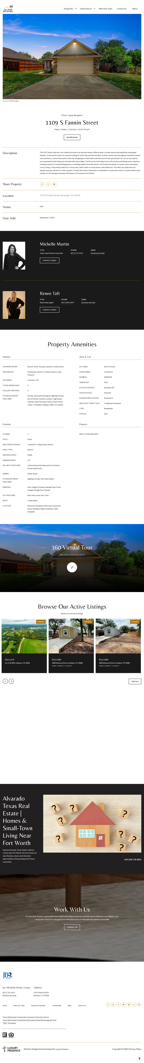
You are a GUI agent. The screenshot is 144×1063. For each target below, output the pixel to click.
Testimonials (56, 1005)
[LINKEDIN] (113, 1004)
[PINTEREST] (128, 1004)
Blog (69, 1005)
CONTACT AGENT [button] (50, 260)
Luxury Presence (62, 1049)
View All (135, 681)
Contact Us (82, 1005)
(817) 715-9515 (77, 253)
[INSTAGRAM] (108, 1004)
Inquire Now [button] (72, 137)
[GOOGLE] (139, 1004)
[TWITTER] (118, 1004)
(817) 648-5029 (67, 302)
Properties (68, 8)
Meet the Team (105, 8)
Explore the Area (132, 859)
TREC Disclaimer (9, 1023)
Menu (135, 8)
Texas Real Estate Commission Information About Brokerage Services (29, 1020)
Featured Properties (38, 1005)
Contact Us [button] (72, 927)
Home (5, 1005)
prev (5, 681)
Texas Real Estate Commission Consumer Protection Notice (26, 1017)
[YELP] (134, 1004)
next (11, 681)
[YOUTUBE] (123, 1004)
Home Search (86, 8)
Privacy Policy (135, 1049)
